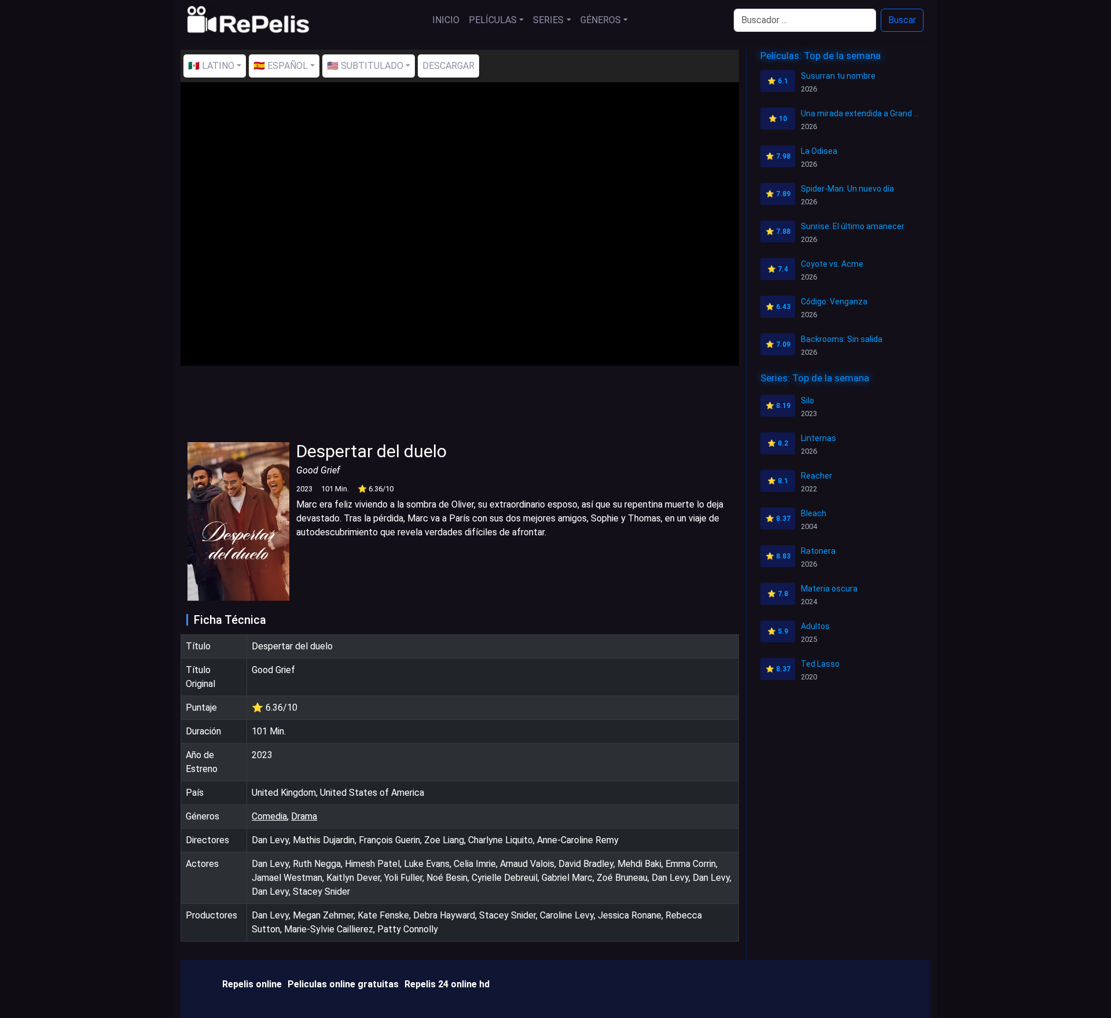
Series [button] (548, 19)
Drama (304, 816)
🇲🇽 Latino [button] (211, 65)
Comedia (269, 816)
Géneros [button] (600, 19)
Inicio (445, 19)
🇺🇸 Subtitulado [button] (365, 65)
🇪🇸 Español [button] (280, 65)
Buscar (902, 19)
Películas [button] (493, 19)
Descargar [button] (448, 65)
